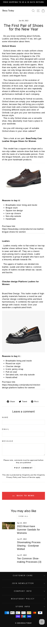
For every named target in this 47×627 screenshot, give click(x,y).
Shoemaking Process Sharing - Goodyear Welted (28, 545)
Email (5, 429)
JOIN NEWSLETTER (23, 583)
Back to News (25, 496)
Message (7, 441)
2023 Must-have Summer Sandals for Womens (28, 529)
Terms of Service (28, 477)
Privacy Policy (12, 477)
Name (5, 417)
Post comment (23, 468)
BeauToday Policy (23, 599)
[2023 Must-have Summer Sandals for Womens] (8, 525)
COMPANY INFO (23, 591)
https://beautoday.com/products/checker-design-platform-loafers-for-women (21, 386)
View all (24, 516)
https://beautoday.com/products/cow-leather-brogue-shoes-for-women (23, 230)
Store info (23, 606)
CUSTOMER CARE (23, 575)
